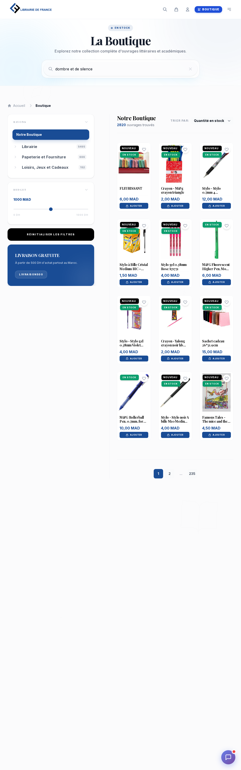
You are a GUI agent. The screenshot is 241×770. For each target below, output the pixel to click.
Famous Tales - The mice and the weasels (214, 421)
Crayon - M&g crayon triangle (172, 190)
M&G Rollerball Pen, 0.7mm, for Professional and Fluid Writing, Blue (133, 423)
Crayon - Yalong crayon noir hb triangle (173, 345)
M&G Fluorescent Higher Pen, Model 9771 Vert (216, 268)
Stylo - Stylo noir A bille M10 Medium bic (175, 421)
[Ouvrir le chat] (228, 757)
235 (192, 474)
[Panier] (176, 9)
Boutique (210, 9)
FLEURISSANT (131, 188)
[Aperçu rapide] (134, 172)
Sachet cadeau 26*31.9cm (213, 343)
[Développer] (15, 146)
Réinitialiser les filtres (51, 234)
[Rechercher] (165, 9)
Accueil (19, 106)
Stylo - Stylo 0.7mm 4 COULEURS (211, 192)
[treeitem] (54, 146)
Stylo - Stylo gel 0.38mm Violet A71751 (131, 345)
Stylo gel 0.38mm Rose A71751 (174, 266)
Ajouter (136, 206)
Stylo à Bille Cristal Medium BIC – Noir (134, 268)
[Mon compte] (187, 9)
